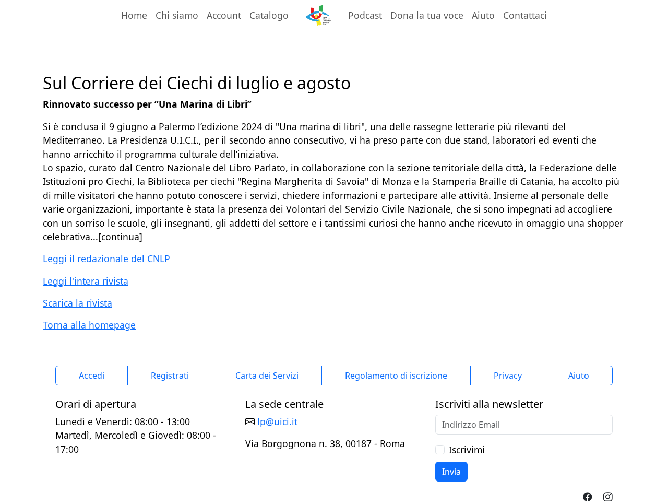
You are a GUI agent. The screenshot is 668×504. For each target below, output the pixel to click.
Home (134, 15)
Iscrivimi (467, 449)
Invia (451, 471)
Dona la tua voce (426, 15)
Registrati (170, 375)
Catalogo (269, 15)
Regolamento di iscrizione (396, 375)
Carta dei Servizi (267, 375)
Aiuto (483, 15)
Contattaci (525, 15)
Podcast (365, 15)
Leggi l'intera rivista (85, 281)
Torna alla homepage (89, 325)
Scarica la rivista (77, 303)
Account (224, 15)
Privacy (508, 375)
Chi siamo (177, 15)
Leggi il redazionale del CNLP (106, 258)
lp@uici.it (277, 421)
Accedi (91, 375)
